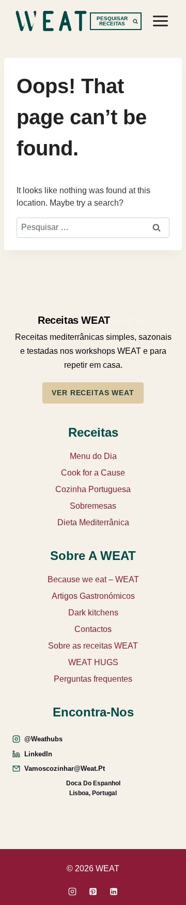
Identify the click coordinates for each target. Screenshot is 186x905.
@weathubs (43, 739)
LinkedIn (38, 754)
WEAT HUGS (93, 662)
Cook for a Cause (93, 472)
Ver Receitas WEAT (93, 393)
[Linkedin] (113, 891)
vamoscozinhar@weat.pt (64, 768)
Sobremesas (93, 505)
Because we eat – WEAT (93, 579)
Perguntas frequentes (93, 678)
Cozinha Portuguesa (93, 489)
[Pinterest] (93, 891)
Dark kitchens (93, 612)
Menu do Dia (93, 456)
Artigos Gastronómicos (93, 596)
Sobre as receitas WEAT (93, 645)
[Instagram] (72, 891)
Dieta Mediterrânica (93, 522)
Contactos (93, 629)
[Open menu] (160, 21)
